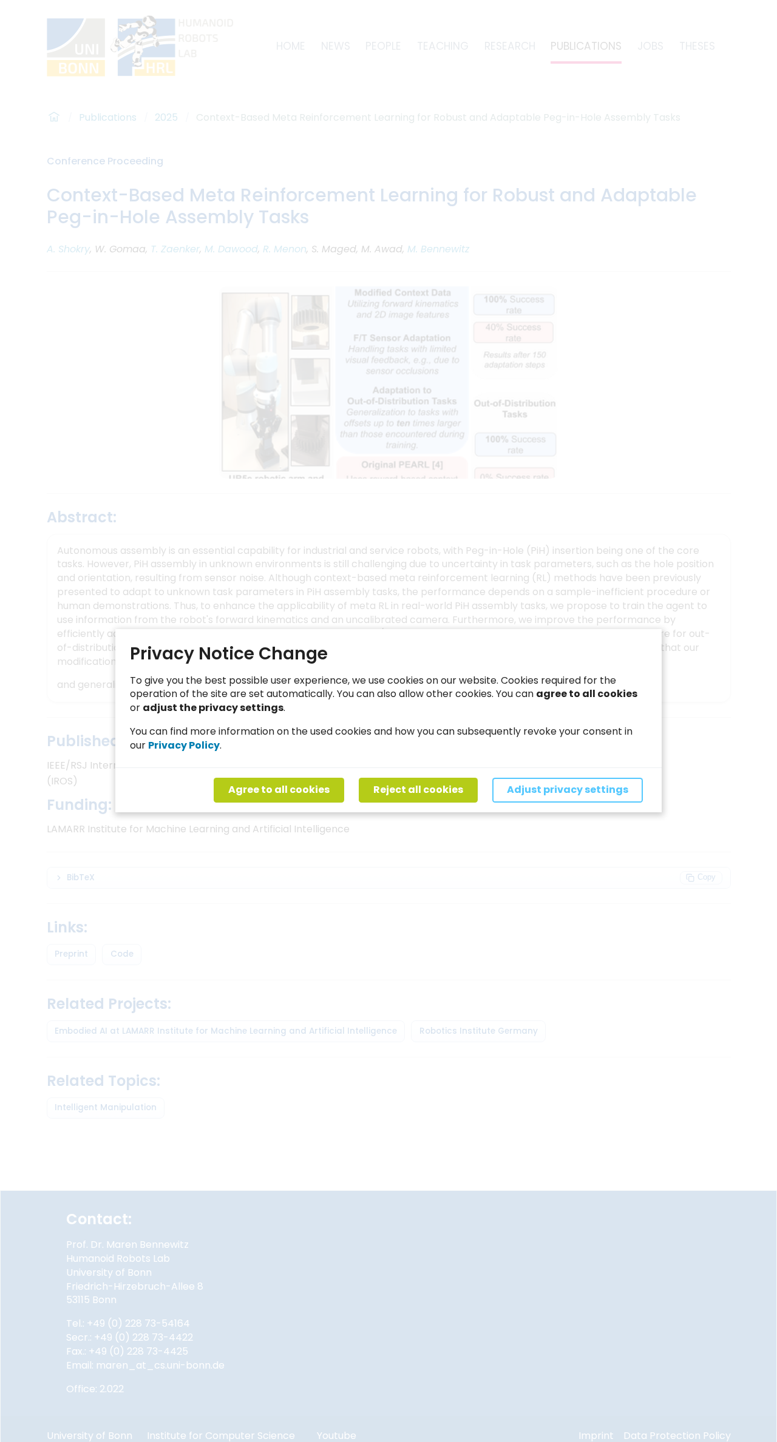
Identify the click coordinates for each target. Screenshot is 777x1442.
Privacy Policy (184, 746)
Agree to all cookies (279, 790)
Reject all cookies (418, 790)
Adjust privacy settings (567, 790)
